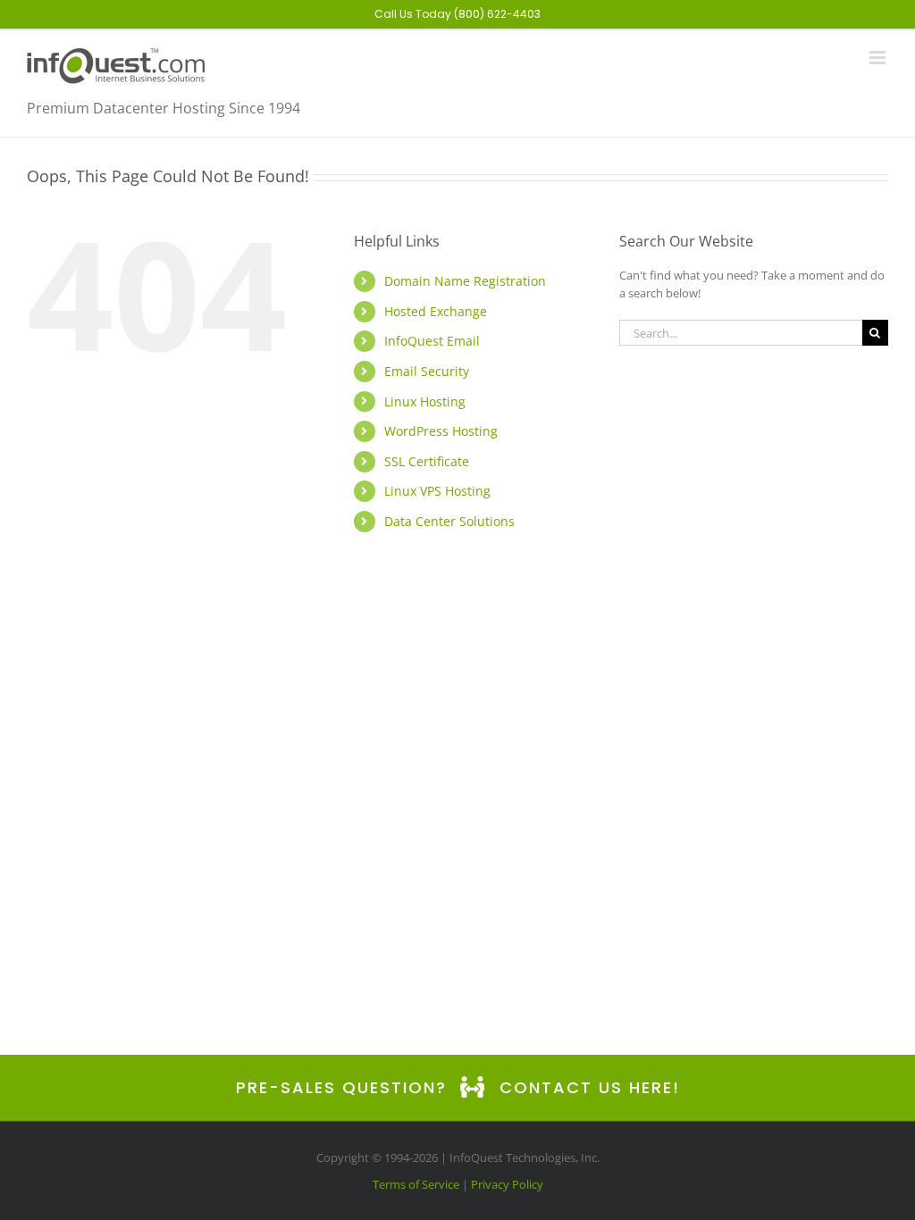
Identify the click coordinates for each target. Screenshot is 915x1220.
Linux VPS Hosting (437, 490)
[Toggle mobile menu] (878, 57)
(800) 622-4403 (497, 13)
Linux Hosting (425, 401)
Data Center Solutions (449, 521)
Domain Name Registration (465, 280)
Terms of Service (416, 1184)
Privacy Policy (507, 1184)
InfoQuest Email (432, 340)
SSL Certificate (426, 461)
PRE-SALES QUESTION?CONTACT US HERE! (458, 1087)
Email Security (426, 371)
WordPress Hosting (441, 430)
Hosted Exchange (435, 311)
